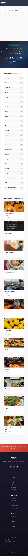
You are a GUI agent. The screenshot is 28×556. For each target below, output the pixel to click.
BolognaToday (8, 541)
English (14, 519)
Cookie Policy (14, 508)
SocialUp (20, 541)
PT (26, 3)
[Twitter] (17, 466)
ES (19, 3)
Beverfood (22, 539)
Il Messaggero (10, 539)
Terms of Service (14, 505)
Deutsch (14, 526)
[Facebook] (10, 466)
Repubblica (4, 539)
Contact (14, 500)
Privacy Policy (14, 503)
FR (21, 3)
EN (16, 3)
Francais (14, 523)
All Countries (14, 475)
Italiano (14, 516)
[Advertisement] (14, 27)
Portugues (14, 528)
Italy (14, 477)
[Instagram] (14, 466)
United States (14, 487)
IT (14, 3)
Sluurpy (14, 489)
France (14, 479)
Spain (14, 482)
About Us (14, 498)
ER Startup (15, 541)
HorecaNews (17, 539)
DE (23, 3)
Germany (14, 484)
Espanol (14, 521)
